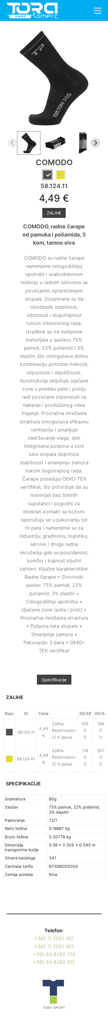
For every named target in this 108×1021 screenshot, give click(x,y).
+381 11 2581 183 (54, 946)
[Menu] (97, 10)
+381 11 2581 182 (54, 938)
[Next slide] (95, 143)
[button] (29, 143)
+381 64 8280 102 (54, 962)
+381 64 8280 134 (54, 954)
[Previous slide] (12, 143)
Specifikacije (54, 679)
